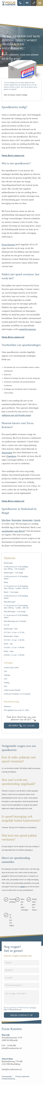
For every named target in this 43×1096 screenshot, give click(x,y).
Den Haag (6, 520)
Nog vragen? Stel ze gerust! (13, 948)
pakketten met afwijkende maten (16, 415)
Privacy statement (22, 1076)
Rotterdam (16, 520)
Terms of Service (14, 1009)
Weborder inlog (34, 3)
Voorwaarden (7, 1076)
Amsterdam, (27, 520)
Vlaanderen (11, 456)
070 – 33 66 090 (9, 1045)
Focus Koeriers (8, 244)
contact (22, 887)
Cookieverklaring (8, 1079)
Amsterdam (7, 452)
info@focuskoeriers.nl (27, 3)
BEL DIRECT (21, 726)
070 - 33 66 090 (20, 3)
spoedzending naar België (13, 531)
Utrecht (37, 520)
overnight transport (27, 329)
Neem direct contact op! (13, 155)
